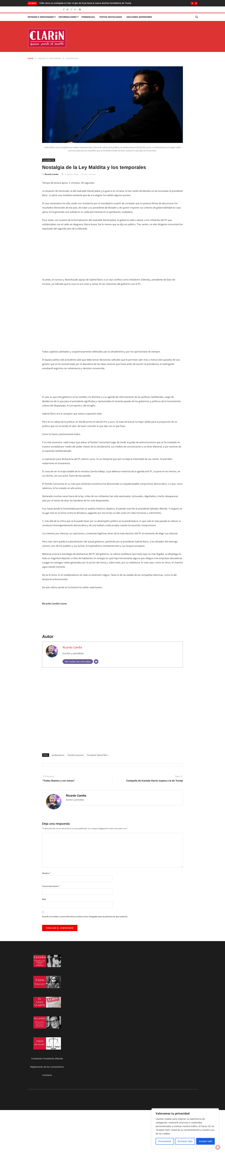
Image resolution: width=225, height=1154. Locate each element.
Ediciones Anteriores (139, 16)
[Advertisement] (112, 256)
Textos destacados (110, 16)
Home (31, 58)
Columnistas (72, 58)
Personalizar (164, 1141)
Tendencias (88, 16)
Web (44, 899)
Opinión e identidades (41, 16)
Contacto (47, 1075)
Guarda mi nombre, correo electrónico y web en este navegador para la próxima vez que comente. (85, 916)
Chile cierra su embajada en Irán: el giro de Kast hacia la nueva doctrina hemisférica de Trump (85, 3)
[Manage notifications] (217, 1147)
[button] (192, 3)
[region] (185, 1128)
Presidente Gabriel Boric (97, 755)
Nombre (46, 873)
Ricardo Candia (51, 174)
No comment (90, 174)
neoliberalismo (58, 755)
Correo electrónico (51, 886)
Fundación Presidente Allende (47, 1058)
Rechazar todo (185, 1141)
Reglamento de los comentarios (47, 1066)
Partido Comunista (76, 755)
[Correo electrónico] (96, 661)
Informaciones (67, 16)
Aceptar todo (205, 1141)
